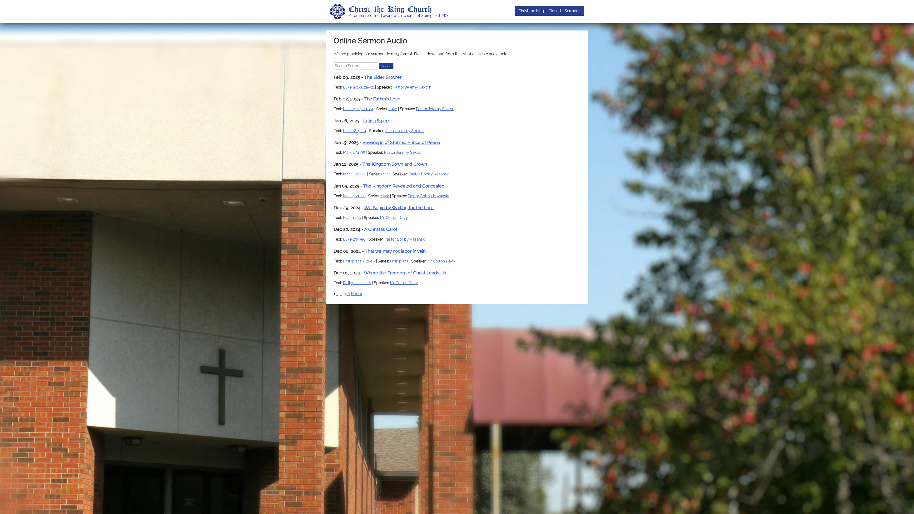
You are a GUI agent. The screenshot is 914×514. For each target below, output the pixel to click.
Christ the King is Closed (539, 11)
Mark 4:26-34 (354, 174)
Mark (385, 174)
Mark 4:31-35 (354, 152)
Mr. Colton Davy (394, 217)
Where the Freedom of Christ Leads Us (405, 272)
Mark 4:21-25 (354, 196)
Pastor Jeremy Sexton (412, 87)
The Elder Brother (383, 77)
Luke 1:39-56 (354, 239)
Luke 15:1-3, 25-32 (358, 87)
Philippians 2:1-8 (357, 283)
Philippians (399, 261)
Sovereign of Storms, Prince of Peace (401, 142)
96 (347, 294)
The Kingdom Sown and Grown (394, 164)
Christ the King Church (390, 8)
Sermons (572, 11)
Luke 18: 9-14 (376, 120)
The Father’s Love (382, 98)
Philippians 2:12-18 (359, 261)
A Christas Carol (380, 229)
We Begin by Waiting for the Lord (399, 207)
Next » (356, 294)
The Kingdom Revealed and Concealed (404, 185)
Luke (392, 109)
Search (386, 66)
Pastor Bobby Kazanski (428, 174)
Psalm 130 (352, 217)
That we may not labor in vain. (395, 251)
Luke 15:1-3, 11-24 (358, 109)
